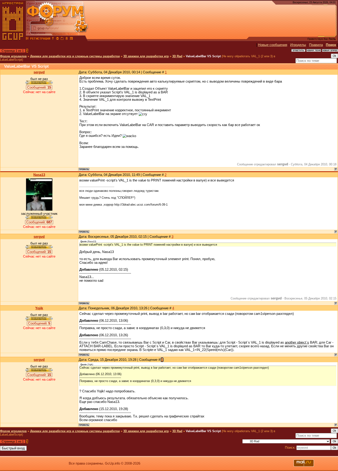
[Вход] (53, 39)
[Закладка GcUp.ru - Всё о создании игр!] (62, 39)
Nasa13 (39, 175)
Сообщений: (39, 87)
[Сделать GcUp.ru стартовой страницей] (57, 39)
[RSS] (71, 39)
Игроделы (298, 45)
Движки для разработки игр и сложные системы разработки (75, 56)
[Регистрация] (40, 39)
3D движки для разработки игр (146, 56)
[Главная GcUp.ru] (13, 39)
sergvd (39, 72)
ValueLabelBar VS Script (203, 56)
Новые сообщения (272, 45)
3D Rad (177, 56)
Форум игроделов (13, 56)
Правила (316, 45)
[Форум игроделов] (27, 39)
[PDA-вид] (66, 39)
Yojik (39, 308)
